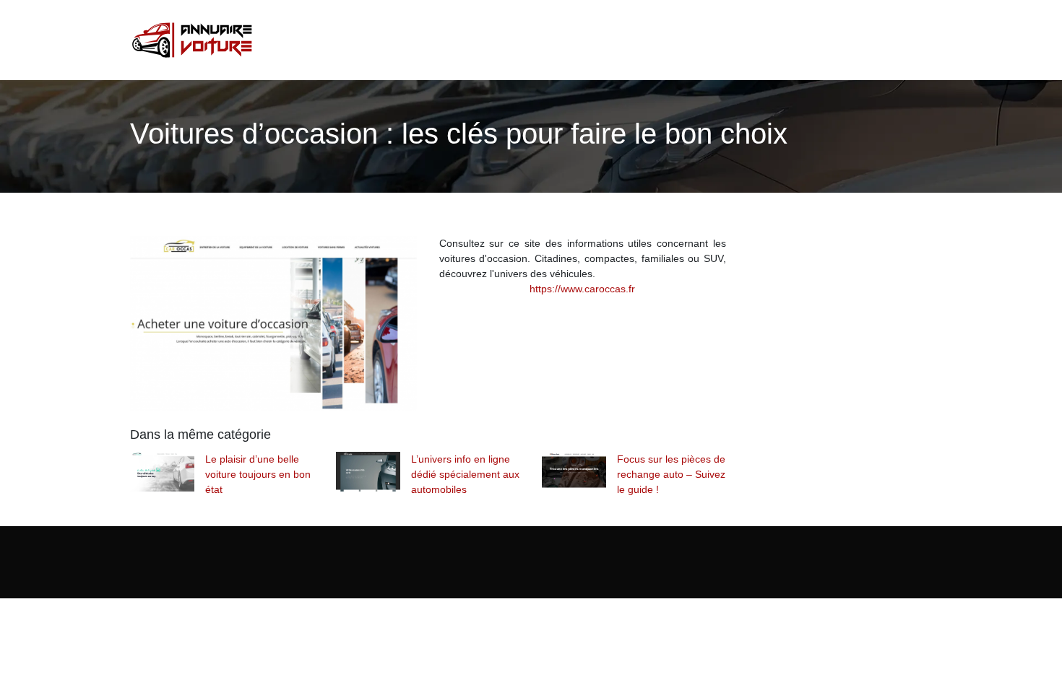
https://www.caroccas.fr (582, 288)
